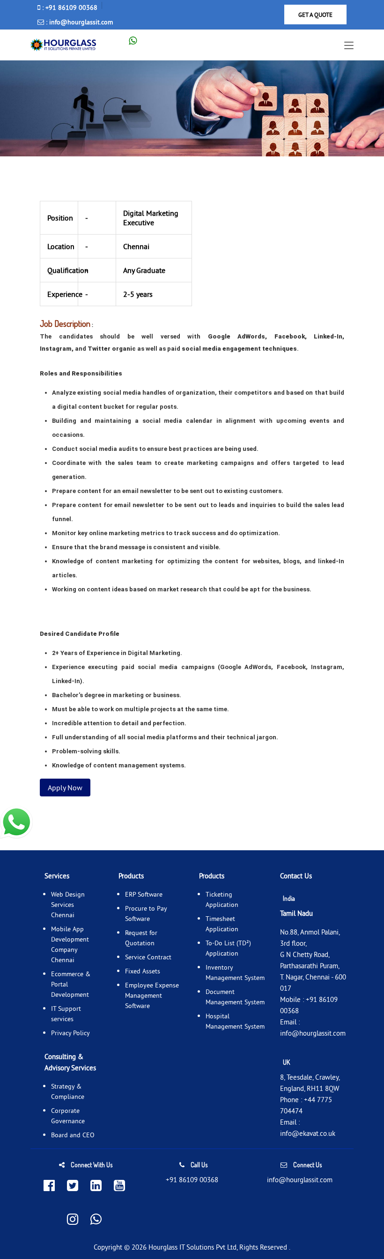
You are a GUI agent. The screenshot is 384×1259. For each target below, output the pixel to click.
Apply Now (65, 787)
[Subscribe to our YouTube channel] (119, 1186)
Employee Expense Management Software (152, 995)
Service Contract (148, 957)
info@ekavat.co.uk (307, 1133)
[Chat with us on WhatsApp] (96, 1219)
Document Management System (235, 996)
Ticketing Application (222, 899)
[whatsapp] (137, 40)
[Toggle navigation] (349, 46)
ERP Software (143, 894)
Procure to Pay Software (146, 913)
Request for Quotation (141, 937)
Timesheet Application (222, 923)
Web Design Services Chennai (68, 904)
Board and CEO (73, 1135)
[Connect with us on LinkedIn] (96, 1186)
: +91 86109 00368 (68, 7)
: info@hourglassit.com (78, 22)
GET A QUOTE (315, 14)
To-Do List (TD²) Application (228, 948)
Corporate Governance (68, 1115)
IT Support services (66, 1013)
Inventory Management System (235, 972)
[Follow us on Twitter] (72, 1186)
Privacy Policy (70, 1033)
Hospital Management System (235, 1021)
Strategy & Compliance (67, 1091)
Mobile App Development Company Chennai (70, 944)
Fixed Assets (142, 971)
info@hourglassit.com (313, 1033)
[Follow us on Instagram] (72, 1219)
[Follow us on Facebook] (49, 1186)
